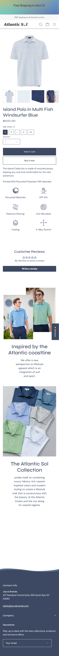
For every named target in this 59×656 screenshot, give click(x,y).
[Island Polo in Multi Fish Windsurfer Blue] (9, 96)
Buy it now (29, 160)
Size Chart (7, 126)
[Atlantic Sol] (16, 24)
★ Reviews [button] (55, 332)
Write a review (29, 268)
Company (8, 615)
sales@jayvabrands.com (16, 605)
